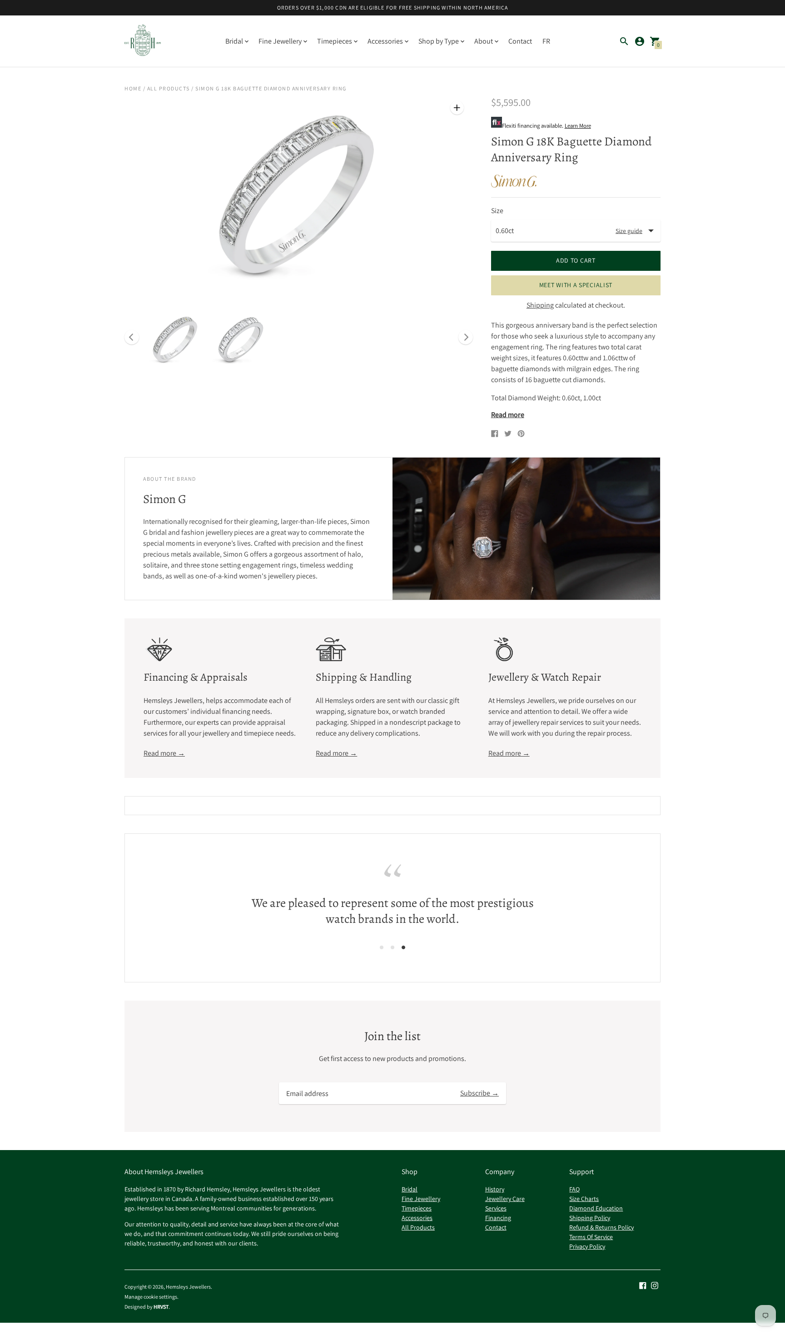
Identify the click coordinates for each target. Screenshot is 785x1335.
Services (496, 1208)
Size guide (629, 230)
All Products (168, 88)
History (494, 1189)
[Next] (465, 337)
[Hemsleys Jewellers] (142, 41)
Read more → (164, 753)
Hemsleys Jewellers (188, 1286)
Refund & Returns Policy (601, 1227)
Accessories (417, 1218)
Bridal (409, 1189)
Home (132, 88)
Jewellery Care (505, 1199)
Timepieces (417, 1208)
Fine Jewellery (421, 1199)
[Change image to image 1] (175, 339)
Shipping (540, 305)
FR (546, 41)
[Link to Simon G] (514, 181)
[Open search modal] (624, 41)
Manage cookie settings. (151, 1297)
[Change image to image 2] (241, 339)
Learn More (578, 126)
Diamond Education (596, 1208)
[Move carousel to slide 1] (381, 947)
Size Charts (584, 1199)
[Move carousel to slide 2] (392, 947)
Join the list (392, 1036)
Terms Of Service (591, 1237)
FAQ (574, 1189)
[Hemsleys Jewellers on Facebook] (642, 1285)
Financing (498, 1218)
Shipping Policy (589, 1218)
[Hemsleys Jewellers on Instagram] (654, 1285)
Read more (507, 415)
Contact (520, 41)
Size (497, 211)
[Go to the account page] (639, 41)
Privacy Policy (587, 1246)
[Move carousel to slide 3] (403, 947)
